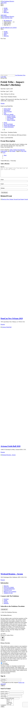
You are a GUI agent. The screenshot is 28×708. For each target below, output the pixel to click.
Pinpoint (3, 324)
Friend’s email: (5, 693)
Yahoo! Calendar (11, 120)
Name (2, 179)
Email (2, 184)
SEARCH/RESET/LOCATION (9, 27)
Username (4, 679)
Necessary (5, 663)
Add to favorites (8, 111)
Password (3, 680)
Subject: (3, 698)
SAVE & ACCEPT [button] (5, 673)
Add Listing (4, 2)
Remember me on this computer (10, 682)
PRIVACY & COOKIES (10, 591)
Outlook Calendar (11, 117)
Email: (2, 106)
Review (2, 166)
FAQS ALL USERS (9, 587)
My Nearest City (8, 20)
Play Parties (12, 151)
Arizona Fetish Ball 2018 (10, 446)
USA (4, 152)
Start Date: (3, 88)
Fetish (11, 149)
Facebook (6, 599)
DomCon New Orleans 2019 (12, 318)
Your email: (4, 696)
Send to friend (7, 108)
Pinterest (6, 602)
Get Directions (19, 75)
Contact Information (9, 127)
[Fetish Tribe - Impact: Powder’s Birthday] (4, 129)
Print (5, 113)
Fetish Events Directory (19, 149)
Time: (2, 94)
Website (3, 103)
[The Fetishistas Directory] (7, 1)
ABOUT (6, 9)
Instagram (6, 603)
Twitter (5, 600)
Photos (5, 122)
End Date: (3, 91)
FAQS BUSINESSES (9, 588)
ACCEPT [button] (3, 633)
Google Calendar (11, 115)
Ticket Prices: (4, 135)
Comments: (4, 705)
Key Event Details (8, 124)
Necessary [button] (3, 661)
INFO (5, 11)
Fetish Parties (4, 151)
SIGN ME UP (4, 609)
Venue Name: (4, 96)
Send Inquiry (7, 110)
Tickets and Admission (9, 125)
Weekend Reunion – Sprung (12, 574)
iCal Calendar (10, 118)
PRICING (6, 12)
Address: (3, 99)
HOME (5, 8)
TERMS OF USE (8, 593)
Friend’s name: (5, 691)
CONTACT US (8, 590)
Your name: (4, 695)
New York (9, 18)
